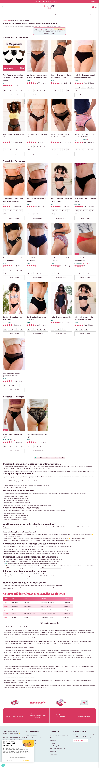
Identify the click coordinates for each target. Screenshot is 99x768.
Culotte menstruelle (32, 735)
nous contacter (80, 740)
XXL (21, 90)
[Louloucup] (49, 7)
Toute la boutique (69, 14)
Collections (10, 18)
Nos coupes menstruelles (42, 14)
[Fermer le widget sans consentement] (3, 765)
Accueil (4, 18)
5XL (18, 385)
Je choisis (9, 760)
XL (17, 90)
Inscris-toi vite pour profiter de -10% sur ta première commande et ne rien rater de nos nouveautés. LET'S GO (14, 739)
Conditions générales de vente (58, 746)
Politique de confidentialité (57, 748)
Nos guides (53, 751)
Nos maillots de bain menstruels (27, 14)
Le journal (52, 756)
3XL (76, 90)
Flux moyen (21, 20)
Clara (5, 602)
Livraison (52, 743)
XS (5, 90)
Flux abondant (15, 20)
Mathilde (6, 606)
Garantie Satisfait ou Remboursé (59, 735)
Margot (6, 613)
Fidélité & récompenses (81, 14)
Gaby (5, 617)
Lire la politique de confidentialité (10, 754)
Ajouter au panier (14, 94)
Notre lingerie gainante (56, 14)
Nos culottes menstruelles (11, 14)
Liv (4, 610)
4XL (86, 329)
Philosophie (53, 740)
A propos (92, 14)
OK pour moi (26, 760)
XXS (53, 210)
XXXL (5, 273)
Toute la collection (7, 20)
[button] (8, 86)
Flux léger (27, 20)
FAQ (51, 737)
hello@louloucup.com (88, 736)
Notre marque (53, 754)
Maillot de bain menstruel (33, 737)
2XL (44, 90)
